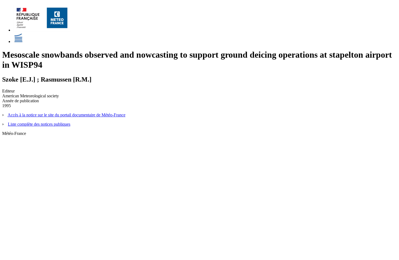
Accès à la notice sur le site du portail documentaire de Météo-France (66, 115)
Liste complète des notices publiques (39, 124)
